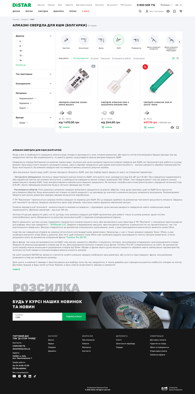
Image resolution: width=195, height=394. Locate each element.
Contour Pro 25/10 (76, 237)
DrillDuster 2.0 (58, 224)
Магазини (86, 347)
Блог (60, 5)
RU (181, 5)
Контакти (99, 5)
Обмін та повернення (159, 347)
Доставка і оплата (84, 5)
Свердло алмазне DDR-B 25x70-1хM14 (158, 103)
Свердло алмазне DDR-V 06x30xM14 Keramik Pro (115, 103)
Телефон (19, 315)
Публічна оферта (157, 355)
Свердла (43, 11)
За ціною (95, 58)
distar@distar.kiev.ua (21, 349)
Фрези (29, 11)
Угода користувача (158, 351)
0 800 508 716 (146, 5)
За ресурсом (139, 58)
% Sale (86, 11)
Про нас (41, 5)
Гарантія (69, 5)
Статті (119, 340)
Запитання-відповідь (125, 343)
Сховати (16, 269)
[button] (179, 42)
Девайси (58, 11)
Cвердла (52, 347)
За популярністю (80, 58)
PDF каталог (126, 5)
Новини (51, 5)
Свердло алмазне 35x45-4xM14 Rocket (73, 103)
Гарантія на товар (158, 343)
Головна (16, 19)
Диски (16, 11)
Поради (119, 347)
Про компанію (88, 340)
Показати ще (21, 65)
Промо (73, 11)
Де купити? (112, 5)
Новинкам (105, 58)
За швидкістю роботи (121, 58)
